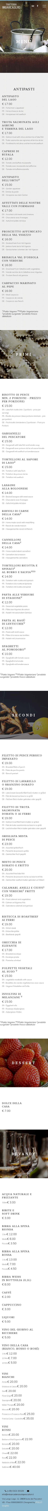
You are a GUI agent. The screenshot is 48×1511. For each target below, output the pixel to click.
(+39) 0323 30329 (15, 1491)
